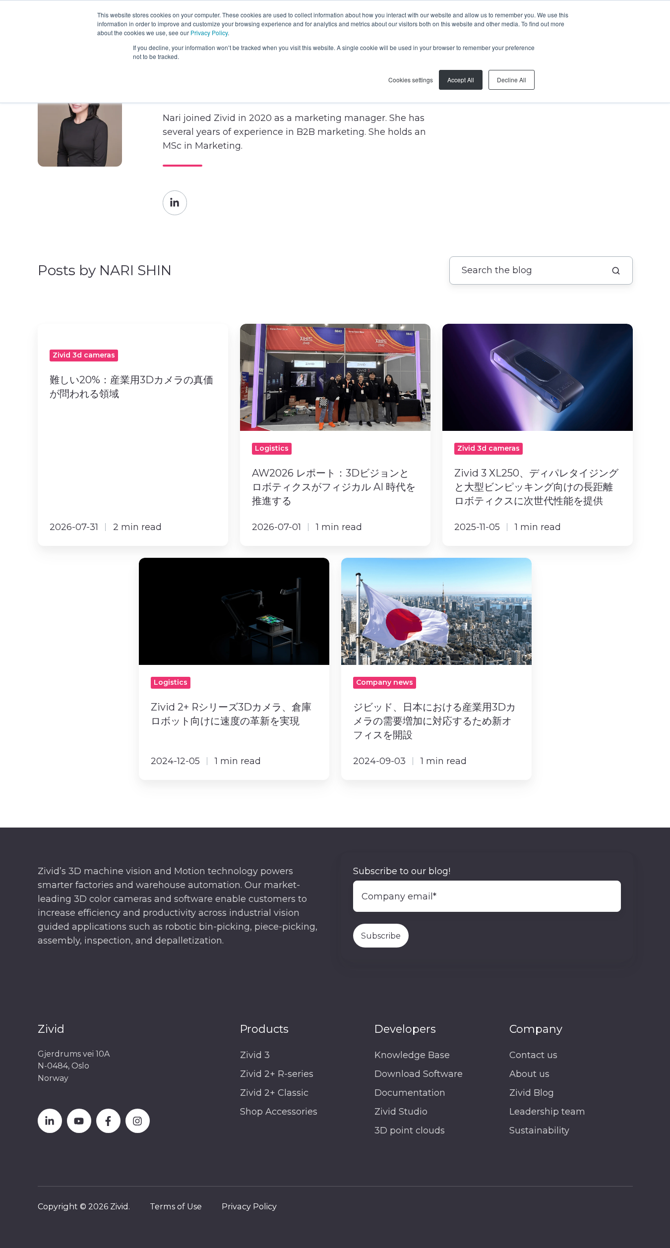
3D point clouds (409, 1130)
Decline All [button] (511, 79)
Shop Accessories (278, 1111)
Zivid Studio (400, 1111)
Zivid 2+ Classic (274, 1092)
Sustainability (539, 1130)
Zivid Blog (531, 1092)
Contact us (533, 1055)
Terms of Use (176, 1206)
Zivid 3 (255, 1055)
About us (529, 1074)
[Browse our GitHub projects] (137, 1121)
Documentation (409, 1092)
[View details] (50, 1121)
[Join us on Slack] (108, 1121)
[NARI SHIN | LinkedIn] (175, 202)
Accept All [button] (460, 79)
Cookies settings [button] (410, 79)
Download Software (418, 1074)
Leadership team (547, 1111)
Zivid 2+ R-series (276, 1074)
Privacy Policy (209, 32)
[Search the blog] (616, 271)
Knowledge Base (412, 1055)
